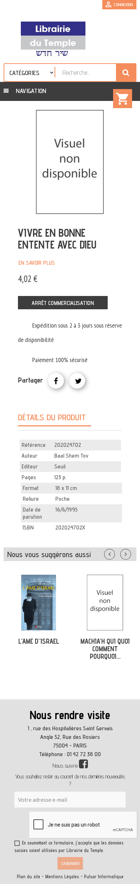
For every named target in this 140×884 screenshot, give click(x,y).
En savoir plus (36, 262)
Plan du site (28, 876)
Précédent (117, 553)
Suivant (130, 553)
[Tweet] (77, 381)
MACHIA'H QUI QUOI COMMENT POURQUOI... (105, 648)
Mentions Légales (62, 876)
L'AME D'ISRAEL (38, 641)
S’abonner (70, 863)
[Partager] (56, 381)
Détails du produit (52, 417)
